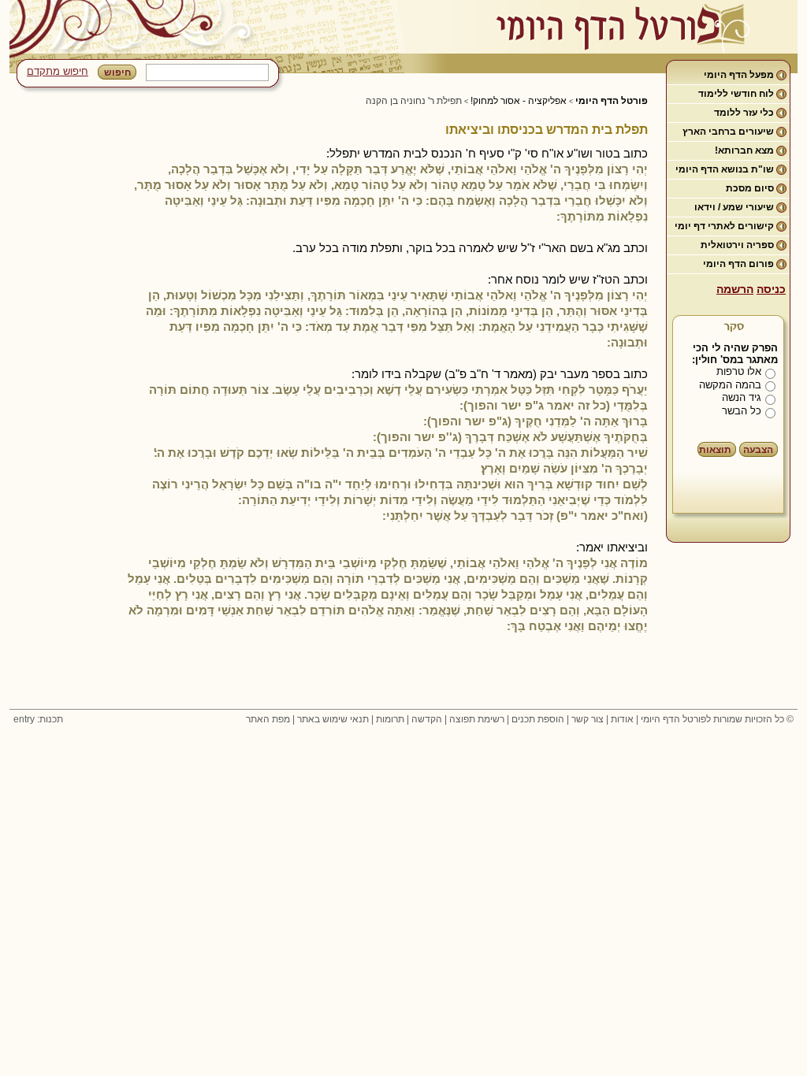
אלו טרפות (738, 371)
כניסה (771, 289)
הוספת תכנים (537, 719)
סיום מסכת (750, 188)
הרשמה (734, 289)
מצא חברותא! (744, 150)
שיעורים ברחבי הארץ (728, 131)
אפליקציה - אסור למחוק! (518, 100)
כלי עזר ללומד (744, 112)
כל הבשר (741, 411)
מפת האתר (268, 719)
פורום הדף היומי (738, 263)
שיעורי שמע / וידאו (734, 207)
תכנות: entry (38, 719)
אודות (622, 719)
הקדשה (426, 719)
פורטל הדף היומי (611, 100)
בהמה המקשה (730, 385)
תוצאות (715, 449)
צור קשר (587, 719)
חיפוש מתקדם (57, 71)
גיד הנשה (741, 397)
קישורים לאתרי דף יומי (724, 226)
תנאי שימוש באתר (333, 719)
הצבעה (758, 449)
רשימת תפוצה (476, 719)
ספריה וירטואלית (737, 244)
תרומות (390, 719)
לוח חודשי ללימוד (736, 93)
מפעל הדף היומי (739, 74)
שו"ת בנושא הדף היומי (724, 169)
